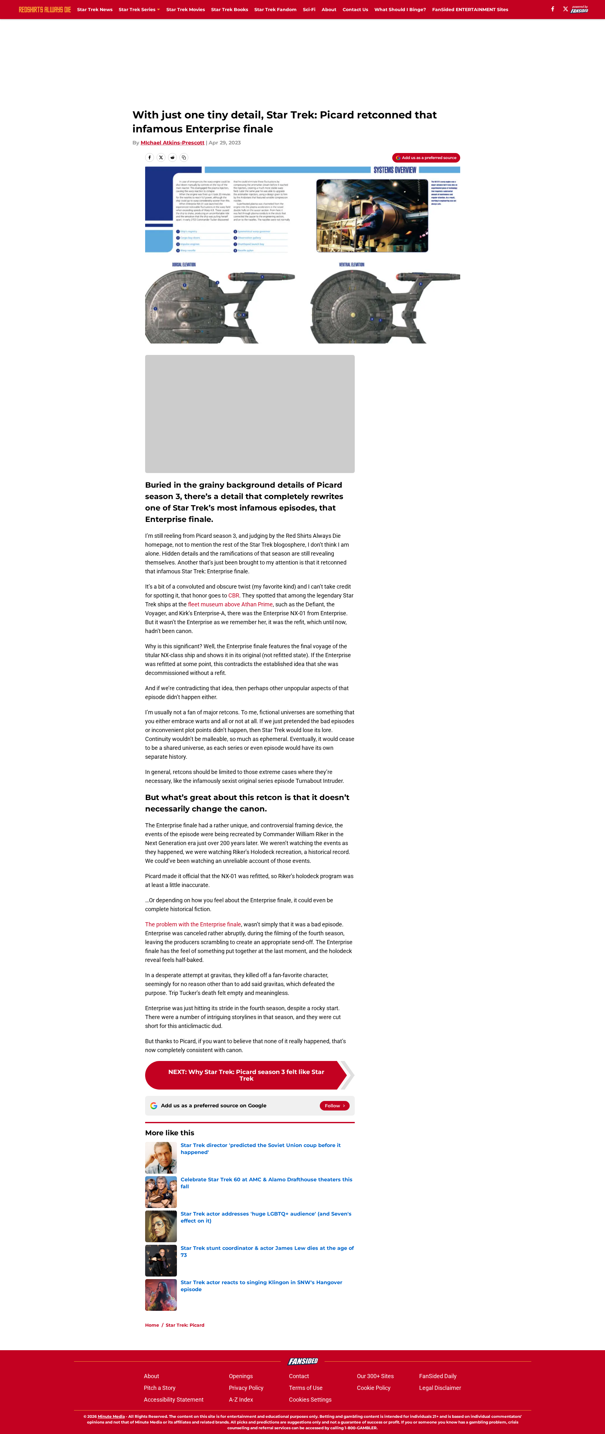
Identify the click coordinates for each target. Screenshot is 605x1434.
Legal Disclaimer (440, 1387)
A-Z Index (241, 1399)
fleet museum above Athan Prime (230, 604)
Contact (299, 1376)
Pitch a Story (160, 1387)
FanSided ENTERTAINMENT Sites (470, 9)
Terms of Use (306, 1387)
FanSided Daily (438, 1376)
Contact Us (355, 9)
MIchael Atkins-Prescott (173, 143)
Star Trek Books (229, 9)
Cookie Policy (374, 1387)
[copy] (183, 157)
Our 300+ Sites (375, 1376)
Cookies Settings (310, 1399)
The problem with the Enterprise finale (193, 924)
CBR (233, 595)
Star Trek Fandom (275, 9)
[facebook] (552, 8)
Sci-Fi (309, 9)
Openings (241, 1376)
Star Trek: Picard (185, 1325)
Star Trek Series (137, 9)
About (329, 9)
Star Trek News (94, 9)
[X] (565, 8)
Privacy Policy (246, 1387)
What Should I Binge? (400, 9)
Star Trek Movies (185, 9)
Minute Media (111, 1416)
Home (152, 1325)
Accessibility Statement (174, 1399)
